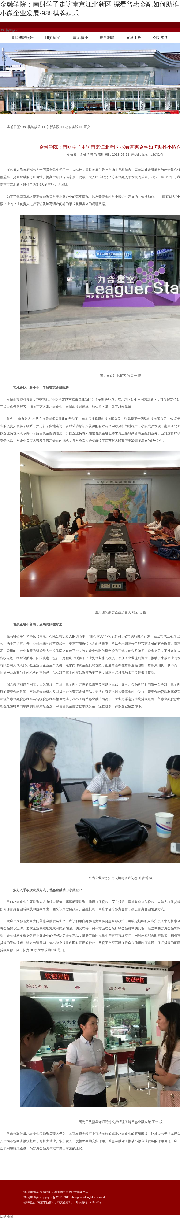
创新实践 (160, 38)
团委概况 (52, 38)
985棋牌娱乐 (23, 38)
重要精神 (80, 38)
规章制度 (107, 38)
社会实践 (71, 127)
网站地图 (6, 1217)
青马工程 (133, 38)
